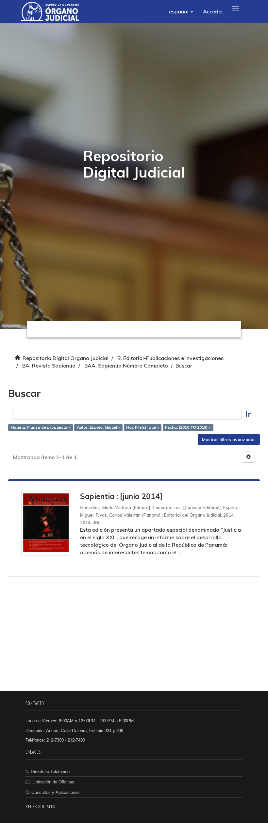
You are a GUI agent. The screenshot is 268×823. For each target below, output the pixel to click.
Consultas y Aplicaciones (55, 792)
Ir (248, 414)
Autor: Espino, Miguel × (98, 427)
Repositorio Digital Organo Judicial (66, 358)
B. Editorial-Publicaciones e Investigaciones (170, 358)
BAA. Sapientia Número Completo (126, 365)
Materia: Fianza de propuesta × (40, 427)
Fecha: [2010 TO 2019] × (188, 427)
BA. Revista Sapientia (48, 365)
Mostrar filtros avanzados (229, 439)
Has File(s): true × (142, 427)
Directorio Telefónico (50, 771)
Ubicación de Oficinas (53, 782)
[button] (181, 11)
